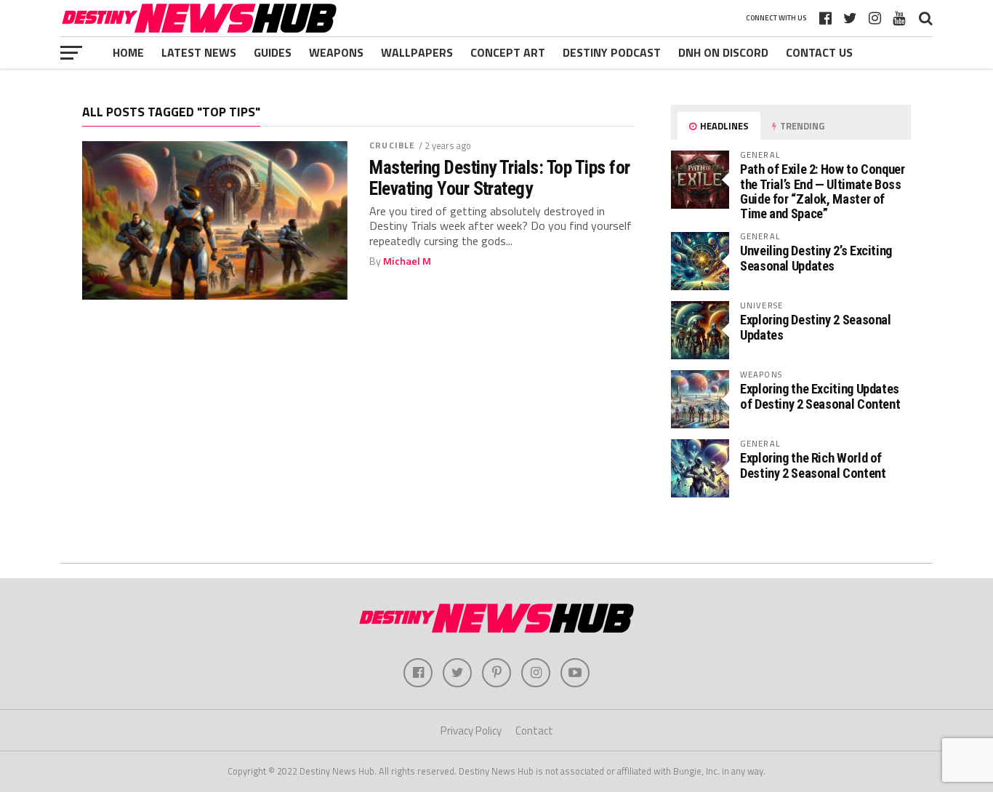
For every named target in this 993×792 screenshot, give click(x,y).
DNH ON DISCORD (723, 52)
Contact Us (819, 52)
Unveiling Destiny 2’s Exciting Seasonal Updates (816, 258)
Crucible (392, 145)
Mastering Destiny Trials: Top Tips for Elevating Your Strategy (499, 177)
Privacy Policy (471, 730)
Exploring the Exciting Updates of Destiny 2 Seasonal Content (820, 396)
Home (128, 52)
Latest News (198, 52)
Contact (534, 730)
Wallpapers (417, 52)
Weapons (336, 52)
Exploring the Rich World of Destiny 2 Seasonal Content (812, 465)
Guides (273, 52)
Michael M (407, 261)
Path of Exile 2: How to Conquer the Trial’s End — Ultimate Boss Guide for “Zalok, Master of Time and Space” (822, 191)
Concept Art (507, 52)
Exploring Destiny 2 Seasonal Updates (815, 327)
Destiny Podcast (612, 52)
